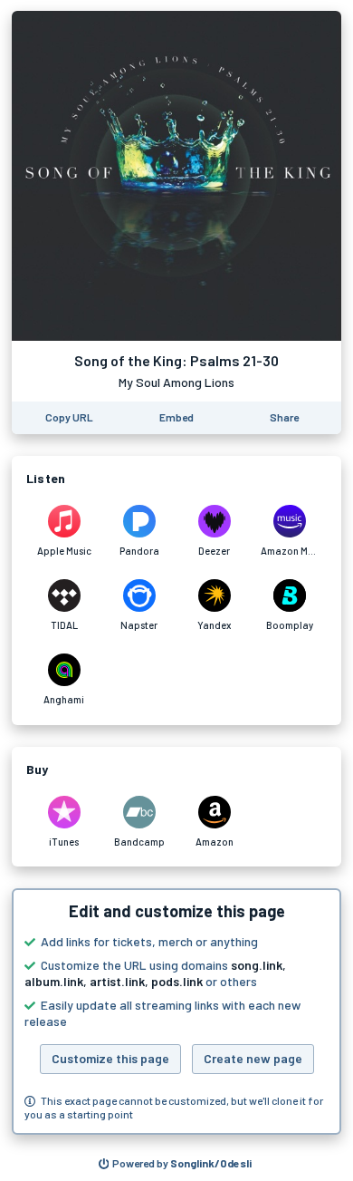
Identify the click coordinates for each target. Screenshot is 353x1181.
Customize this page (110, 1058)
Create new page (253, 1058)
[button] (176, 1011)
